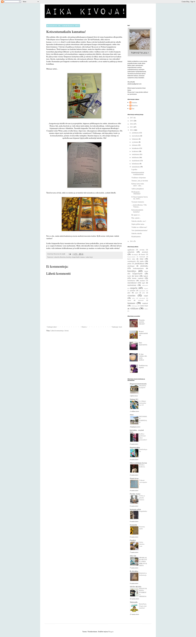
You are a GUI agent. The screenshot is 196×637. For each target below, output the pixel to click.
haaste (143, 254)
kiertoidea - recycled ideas (137, 431)
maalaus (142, 280)
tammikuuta (136, 167)
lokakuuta (135, 139)
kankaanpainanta (138, 268)
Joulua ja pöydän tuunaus (142, 498)
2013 (132, 127)
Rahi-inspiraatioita (143, 344)
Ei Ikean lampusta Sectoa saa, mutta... (139, 198)
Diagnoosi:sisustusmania (138, 383)
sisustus (131, 295)
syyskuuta (135, 142)
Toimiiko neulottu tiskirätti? (142, 322)
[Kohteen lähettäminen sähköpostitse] (74, 254)
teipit (146, 295)
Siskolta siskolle (136, 233)
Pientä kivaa (134, 478)
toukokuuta (136, 154)
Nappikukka (143, 511)
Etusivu (84, 327)
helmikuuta (136, 164)
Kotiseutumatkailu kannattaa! (137, 211)
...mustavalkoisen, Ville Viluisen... (139, 206)
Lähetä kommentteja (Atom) (59, 330)
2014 (132, 124)
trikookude (142, 298)
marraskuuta (136, 136)
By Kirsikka (134, 571)
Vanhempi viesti (117, 327)
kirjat (146, 271)
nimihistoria (56, 42)
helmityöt (142, 257)
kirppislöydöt (76, 257)
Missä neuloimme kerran (138, 463)
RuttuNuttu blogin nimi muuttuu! (143, 606)
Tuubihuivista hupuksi (143, 366)
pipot (136, 293)
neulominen (131, 285)
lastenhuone (131, 280)
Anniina (134, 103)
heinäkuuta (135, 148)
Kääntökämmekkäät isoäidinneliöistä (137, 173)
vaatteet (145, 303)
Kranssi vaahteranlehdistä (143, 333)
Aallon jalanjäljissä (137, 189)
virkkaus (134, 308)
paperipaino (142, 290)
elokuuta (135, 145)
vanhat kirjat (89, 257)
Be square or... (136, 215)
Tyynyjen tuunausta (137, 202)
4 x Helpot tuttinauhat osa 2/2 (142, 403)
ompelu (133, 288)
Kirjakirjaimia (136, 236)
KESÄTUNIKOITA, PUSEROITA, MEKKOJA (143, 592)
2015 (132, 121)
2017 (132, 118)
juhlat (129, 263)
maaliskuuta (136, 160)
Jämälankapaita (143, 450)
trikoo (133, 298)
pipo (128, 293)
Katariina (63, 257)
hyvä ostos (131, 259)
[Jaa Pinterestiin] (82, 254)
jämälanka (144, 265)
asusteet (145, 252)
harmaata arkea (135, 509)
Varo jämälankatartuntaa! (139, 230)
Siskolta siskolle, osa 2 (138, 221)
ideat (141, 258)
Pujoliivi (133, 540)
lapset (145, 276)
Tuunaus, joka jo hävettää (139, 181)
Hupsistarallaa (135, 447)
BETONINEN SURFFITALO (143, 419)
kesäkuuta (135, 151)
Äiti (133, 109)
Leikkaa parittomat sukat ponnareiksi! (143, 437)
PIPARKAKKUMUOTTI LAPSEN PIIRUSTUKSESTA (143, 561)
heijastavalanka (131, 257)
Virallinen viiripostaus (138, 177)
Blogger (110, 631)
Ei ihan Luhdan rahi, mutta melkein (143, 357)
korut (137, 276)
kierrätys (68, 257)
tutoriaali (141, 300)
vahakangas (134, 306)
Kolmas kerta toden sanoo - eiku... (137, 185)
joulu (142, 261)
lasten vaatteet (137, 278)
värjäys (146, 309)
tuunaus (82, 257)
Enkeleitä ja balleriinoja (143, 574)
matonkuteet (132, 282)
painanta (132, 290)
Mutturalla (133, 602)
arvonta (142, 250)
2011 (132, 241)
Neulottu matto (142, 528)
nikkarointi (145, 285)
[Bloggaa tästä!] (76, 254)
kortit (129, 276)
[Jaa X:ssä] (78, 254)
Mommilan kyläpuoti (142, 386)
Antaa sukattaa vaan (141, 544)
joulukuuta (135, 133)
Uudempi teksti (52, 327)
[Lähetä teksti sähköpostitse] (69, 254)
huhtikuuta (135, 157)
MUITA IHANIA (135, 586)
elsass (132, 414)
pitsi (143, 293)
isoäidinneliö (131, 261)
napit (143, 283)
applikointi (130, 250)
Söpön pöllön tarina (137, 224)
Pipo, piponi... (136, 218)
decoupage (135, 254)
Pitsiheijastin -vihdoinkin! (136, 193)
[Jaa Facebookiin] (80, 254)
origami (146, 288)
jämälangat (130, 266)
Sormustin (133, 525)
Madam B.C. (134, 399)
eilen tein (133, 556)
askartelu (56, 257)
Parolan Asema (135, 494)
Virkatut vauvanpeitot (143, 482)
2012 (132, 130)
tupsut (129, 300)
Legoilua (134, 169)
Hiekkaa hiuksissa (142, 466)
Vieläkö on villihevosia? (139, 227)
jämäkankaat (139, 263)
